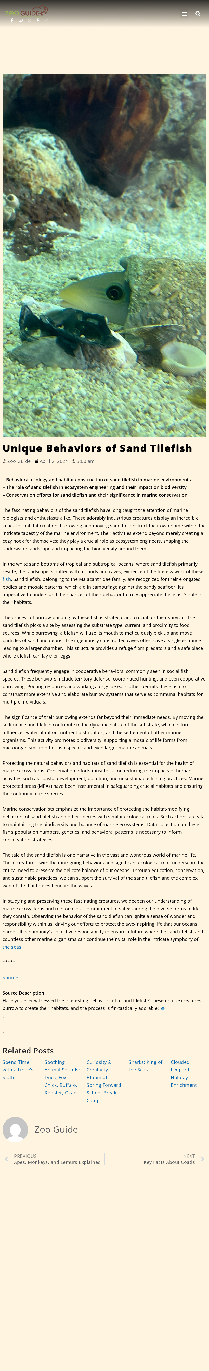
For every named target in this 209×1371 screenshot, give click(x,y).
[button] (184, 13)
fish (7, 579)
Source (10, 977)
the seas (12, 947)
